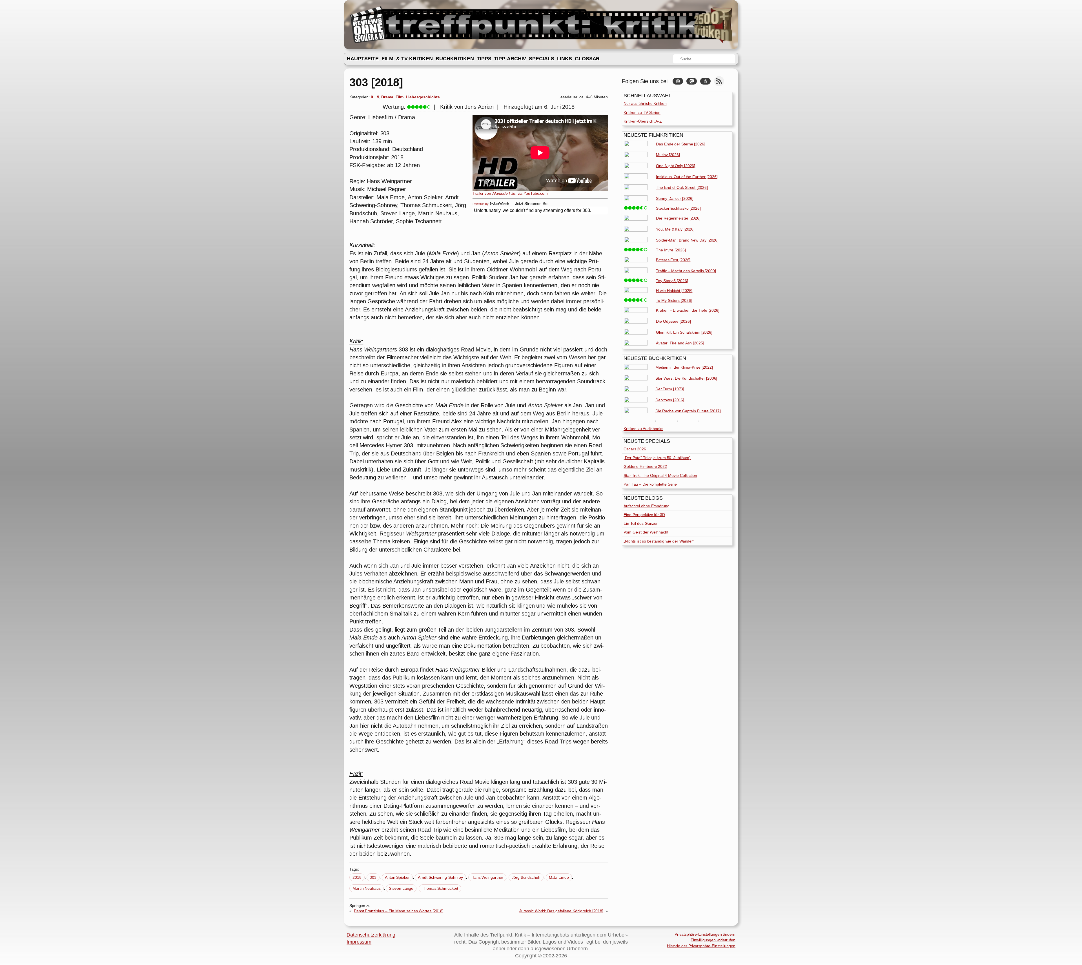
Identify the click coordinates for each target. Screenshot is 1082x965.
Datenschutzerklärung (371, 935)
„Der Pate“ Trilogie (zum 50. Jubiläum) (657, 457)
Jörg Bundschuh (526, 877)
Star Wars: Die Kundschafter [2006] (686, 378)
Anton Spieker (397, 877)
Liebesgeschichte (423, 97)
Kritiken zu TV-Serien (642, 112)
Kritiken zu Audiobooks (643, 428)
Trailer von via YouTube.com (510, 193)
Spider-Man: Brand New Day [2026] (687, 240)
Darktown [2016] (669, 400)
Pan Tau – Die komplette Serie (650, 484)
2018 (357, 877)
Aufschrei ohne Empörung (646, 506)
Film (400, 97)
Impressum (359, 942)
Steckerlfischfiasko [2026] (678, 208)
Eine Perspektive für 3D (644, 514)
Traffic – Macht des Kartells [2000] (686, 271)
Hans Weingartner (487, 877)
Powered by (481, 203)
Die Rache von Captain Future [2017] (688, 411)
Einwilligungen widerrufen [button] (713, 940)
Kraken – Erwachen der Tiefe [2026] (687, 310)
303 (373, 877)
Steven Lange (401, 888)
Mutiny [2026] (668, 154)
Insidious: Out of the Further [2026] (686, 176)
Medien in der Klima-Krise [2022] (684, 367)
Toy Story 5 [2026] (672, 280)
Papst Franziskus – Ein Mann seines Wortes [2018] (399, 911)
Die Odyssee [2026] (673, 321)
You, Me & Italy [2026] (675, 229)
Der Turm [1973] (669, 389)
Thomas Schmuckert (440, 888)
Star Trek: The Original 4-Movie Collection (660, 475)
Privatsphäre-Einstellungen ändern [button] (705, 934)
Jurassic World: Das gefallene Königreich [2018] (561, 911)
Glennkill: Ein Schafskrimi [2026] (684, 332)
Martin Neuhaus (366, 888)
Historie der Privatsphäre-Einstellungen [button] (701, 946)
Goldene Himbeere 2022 (645, 466)
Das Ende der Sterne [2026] (680, 144)
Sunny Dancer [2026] (674, 198)
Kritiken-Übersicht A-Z (643, 121)
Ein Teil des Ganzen (641, 523)
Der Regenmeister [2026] (678, 218)
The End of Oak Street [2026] (682, 187)
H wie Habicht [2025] (674, 290)
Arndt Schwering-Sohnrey (440, 877)
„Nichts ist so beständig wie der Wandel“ (659, 541)
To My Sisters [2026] (674, 300)
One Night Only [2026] (675, 165)
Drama (387, 97)
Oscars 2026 (635, 449)
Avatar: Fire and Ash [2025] (680, 343)
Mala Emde (559, 877)
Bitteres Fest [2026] (673, 260)
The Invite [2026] (671, 250)
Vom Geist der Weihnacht (646, 532)
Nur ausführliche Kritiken (645, 103)
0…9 (375, 97)
